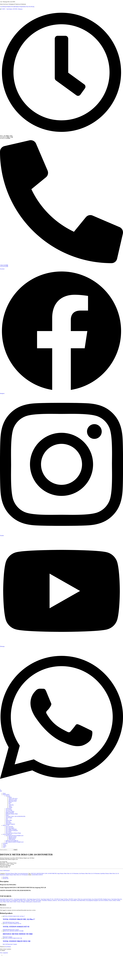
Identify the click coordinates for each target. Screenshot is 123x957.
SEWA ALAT (6, 825)
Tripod (10, 806)
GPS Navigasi (9, 817)
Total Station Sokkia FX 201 (47, 899)
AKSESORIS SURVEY (37, 874)
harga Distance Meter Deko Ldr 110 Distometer (68, 873)
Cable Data (11, 804)
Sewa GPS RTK (9, 826)
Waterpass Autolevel (10, 824)
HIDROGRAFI (12, 838)
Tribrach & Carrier (13, 799)
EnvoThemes (8, 946)
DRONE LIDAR (12, 837)
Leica (1, 901)
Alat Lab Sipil (9, 810)
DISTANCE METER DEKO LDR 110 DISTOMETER (44, 873)
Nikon (4, 901)
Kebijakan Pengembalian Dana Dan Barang (24, 6)
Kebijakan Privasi (10, 6)
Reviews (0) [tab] (5, 878)
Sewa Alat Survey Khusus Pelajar (13, 833)
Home (4, 793)
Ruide (14, 901)
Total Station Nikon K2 (116, 899)
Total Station (8, 822)
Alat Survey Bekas (10, 811)
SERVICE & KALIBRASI (12, 840)
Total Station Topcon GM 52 (6, 899)
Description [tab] (5, 877)
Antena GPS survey (13, 798)
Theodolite (44, 900)
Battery (10, 797)
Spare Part (8, 821)
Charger (10, 807)
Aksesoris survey (37, 901)
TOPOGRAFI (12, 839)
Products (6, 794)
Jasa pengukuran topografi (92, 900)
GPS (7, 819)
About (4, 844)
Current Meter (73, 900)
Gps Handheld (14, 900)
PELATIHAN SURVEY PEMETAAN (14, 842)
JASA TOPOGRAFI (5, 870)
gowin (31, 901)
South (7, 901)
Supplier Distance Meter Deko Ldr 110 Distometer (16, 874)
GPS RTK (32, 900)
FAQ (4, 847)
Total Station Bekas (81, 900)
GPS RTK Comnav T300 (74, 899)
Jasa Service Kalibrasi (103, 900)
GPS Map (20, 900)
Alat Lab (59, 900)
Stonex (11, 901)
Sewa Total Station (10, 828)
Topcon (110, 900)
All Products (8, 808)
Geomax (18, 901)
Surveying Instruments (23, 873)
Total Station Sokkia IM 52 (20, 899)
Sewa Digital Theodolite (11, 829)
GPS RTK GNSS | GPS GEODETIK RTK (15, 816)
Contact (4, 845)
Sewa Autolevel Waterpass (12, 830)
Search (15, 849)
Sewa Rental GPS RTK (97, 899)
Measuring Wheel (13, 801)
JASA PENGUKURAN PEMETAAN (14, 835)
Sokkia (114, 900)
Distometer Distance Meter (12, 813)
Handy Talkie (9, 820)
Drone (7, 815)
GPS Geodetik (26, 900)
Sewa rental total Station (85, 899)
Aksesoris (8, 796)
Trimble (118, 900)
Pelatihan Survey (107, 899)
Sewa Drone (8, 831)
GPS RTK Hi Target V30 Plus (61, 899)
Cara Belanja (3, 6)
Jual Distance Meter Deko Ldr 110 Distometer (89, 873)
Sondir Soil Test (65, 900)
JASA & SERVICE (7, 834)
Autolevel (54, 900)
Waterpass (49, 900)
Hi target (23, 901)
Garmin (27, 901)
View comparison (4, 952)
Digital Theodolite (10, 812)
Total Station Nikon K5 (5, 900)
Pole (10, 803)
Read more (12, 922)
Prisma (10, 802)
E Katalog (5, 843)
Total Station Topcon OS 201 (33, 899)
